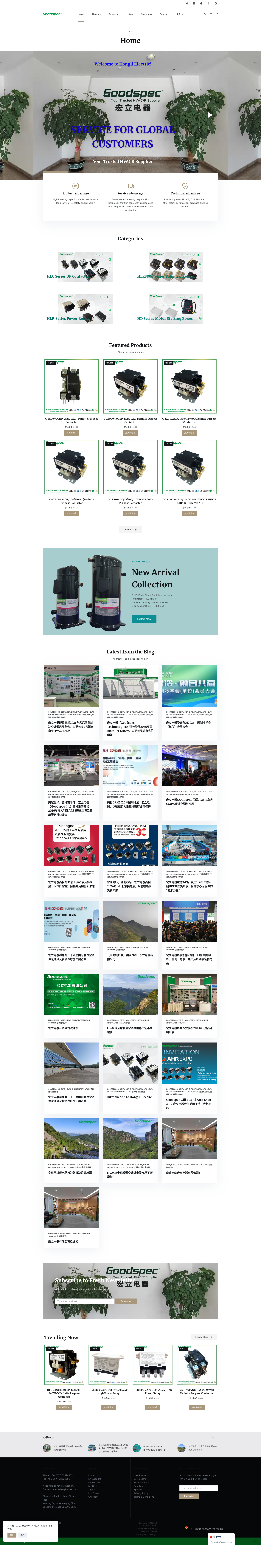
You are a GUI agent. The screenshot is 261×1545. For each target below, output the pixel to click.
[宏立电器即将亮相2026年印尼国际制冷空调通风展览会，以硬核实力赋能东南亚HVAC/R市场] (71, 685)
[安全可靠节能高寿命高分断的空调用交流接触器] (181, 1448)
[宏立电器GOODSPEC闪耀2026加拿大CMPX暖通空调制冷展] (189, 765)
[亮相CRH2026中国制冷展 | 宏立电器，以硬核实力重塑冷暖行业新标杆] (130, 765)
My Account (94, 1478)
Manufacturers (141, 1482)
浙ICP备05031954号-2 (146, 1534)
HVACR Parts (82, 712)
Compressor (54, 712)
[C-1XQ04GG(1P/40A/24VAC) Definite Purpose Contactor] (71, 386)
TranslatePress (226, 1542)
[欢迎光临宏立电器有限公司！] (189, 1138)
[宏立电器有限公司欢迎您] (71, 994)
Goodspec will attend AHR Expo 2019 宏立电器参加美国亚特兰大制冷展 (188, 1104)
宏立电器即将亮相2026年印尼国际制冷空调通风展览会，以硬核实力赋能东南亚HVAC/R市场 (71, 727)
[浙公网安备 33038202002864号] (206, 1525)
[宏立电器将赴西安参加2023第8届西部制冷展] (189, 994)
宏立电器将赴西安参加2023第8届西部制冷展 (68, 1448)
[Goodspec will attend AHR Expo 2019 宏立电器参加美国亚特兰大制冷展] (189, 1063)
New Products (141, 1475)
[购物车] (217, 14)
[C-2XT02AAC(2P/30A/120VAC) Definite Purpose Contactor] (130, 467)
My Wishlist (94, 1482)
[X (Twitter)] (194, 3)
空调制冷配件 (86, 715)
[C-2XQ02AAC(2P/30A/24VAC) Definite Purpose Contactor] (189, 386)
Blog (130, 14)
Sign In (91, 1489)
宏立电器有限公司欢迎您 (63, 1028)
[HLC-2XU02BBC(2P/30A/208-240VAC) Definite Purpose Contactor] (64, 1365)
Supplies (138, 1486)
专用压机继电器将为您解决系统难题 (70, 1172)
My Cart (92, 1486)
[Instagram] (201, 3)
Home (81, 14)
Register (164, 14)
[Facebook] (187, 3)
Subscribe (126, 1301)
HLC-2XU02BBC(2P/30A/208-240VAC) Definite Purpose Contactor (64, 1393)
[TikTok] (208, 3)
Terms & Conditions (144, 1496)
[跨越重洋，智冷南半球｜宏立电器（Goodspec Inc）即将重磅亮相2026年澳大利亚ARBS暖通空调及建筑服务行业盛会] (71, 765)
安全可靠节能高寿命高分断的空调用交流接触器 (202, 1448)
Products (113, 14)
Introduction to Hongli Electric (129, 1097)
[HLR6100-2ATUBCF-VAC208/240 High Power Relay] (108, 1365)
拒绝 (22, 1535)
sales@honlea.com (67, 1489)
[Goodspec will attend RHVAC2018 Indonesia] (137, 1448)
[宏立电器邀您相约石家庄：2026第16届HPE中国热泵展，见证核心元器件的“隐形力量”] (189, 845)
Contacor (65, 712)
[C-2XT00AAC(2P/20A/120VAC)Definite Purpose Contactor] (71, 467)
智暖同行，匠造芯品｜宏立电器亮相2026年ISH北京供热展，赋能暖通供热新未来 (129, 886)
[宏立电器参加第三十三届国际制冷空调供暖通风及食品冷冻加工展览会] (71, 1063)
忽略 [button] (255, 1541)
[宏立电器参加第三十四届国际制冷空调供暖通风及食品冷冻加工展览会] (71, 921)
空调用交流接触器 (138, 1092)
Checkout (93, 1496)
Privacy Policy (141, 1493)
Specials (138, 1489)
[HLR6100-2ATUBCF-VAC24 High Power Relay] (153, 1365)
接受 (12, 1535)
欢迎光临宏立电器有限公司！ (183, 1172)
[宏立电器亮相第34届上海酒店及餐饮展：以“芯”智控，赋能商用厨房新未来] (71, 845)
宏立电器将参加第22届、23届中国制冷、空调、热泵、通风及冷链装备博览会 (189, 959)
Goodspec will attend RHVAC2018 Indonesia (154, 1448)
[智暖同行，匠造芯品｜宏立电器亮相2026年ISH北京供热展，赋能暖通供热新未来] (130, 845)
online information (57, 715)
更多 (178, 14)
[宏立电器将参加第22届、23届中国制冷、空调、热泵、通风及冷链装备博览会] (189, 921)
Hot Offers (93, 1493)
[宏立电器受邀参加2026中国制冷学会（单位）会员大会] (189, 686)
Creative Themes (149, 1531)
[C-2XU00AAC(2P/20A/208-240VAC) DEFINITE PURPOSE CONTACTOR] (189, 467)
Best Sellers (140, 1478)
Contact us (146, 14)
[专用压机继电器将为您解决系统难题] (71, 1138)
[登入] (211, 14)
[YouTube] (215, 3)
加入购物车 (71, 432)
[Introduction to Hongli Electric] (130, 1063)
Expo (73, 712)
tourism (77, 715)
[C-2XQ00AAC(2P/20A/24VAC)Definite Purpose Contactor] (130, 386)
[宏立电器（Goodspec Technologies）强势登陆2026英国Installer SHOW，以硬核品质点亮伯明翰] (130, 685)
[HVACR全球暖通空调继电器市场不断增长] (130, 994)
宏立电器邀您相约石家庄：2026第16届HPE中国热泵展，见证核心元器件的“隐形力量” (189, 886)
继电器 (63, 717)
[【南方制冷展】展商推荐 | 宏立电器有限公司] (130, 921)
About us (96, 14)
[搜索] (205, 14)
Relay (69, 715)
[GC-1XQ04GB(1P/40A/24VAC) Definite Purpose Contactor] (197, 1365)
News (91, 712)
